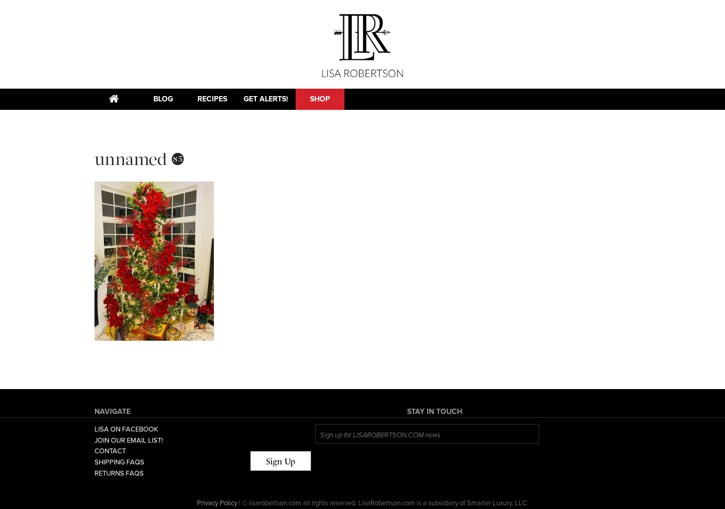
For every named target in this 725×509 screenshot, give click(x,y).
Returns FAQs (119, 473)
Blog (163, 98)
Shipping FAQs (119, 462)
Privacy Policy (217, 503)
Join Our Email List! (128, 440)
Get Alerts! (266, 98)
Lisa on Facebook (126, 429)
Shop (320, 98)
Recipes (212, 98)
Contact (110, 451)
